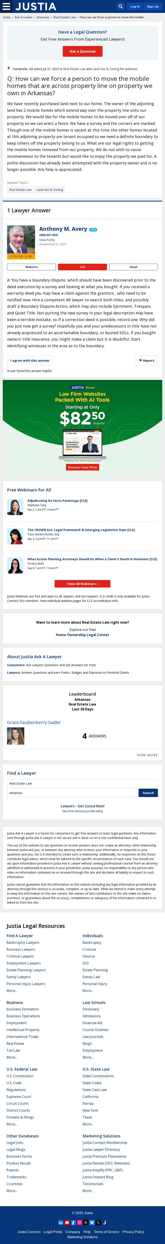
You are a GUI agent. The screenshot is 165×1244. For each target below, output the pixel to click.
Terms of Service (106, 1232)
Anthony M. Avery (63, 228)
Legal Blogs (15, 1149)
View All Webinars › (82, 583)
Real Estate (15, 1043)
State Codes (92, 1082)
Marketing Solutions (101, 1135)
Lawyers (13, 672)
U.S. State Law (96, 1069)
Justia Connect (29, 1232)
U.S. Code (13, 1082)
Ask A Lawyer (24, 17)
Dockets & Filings (20, 1117)
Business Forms (19, 1156)
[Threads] (85, 1222)
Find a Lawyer (21, 773)
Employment (16, 1023)
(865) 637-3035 (48, 235)
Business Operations (23, 1016)
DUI (85, 963)
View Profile (47, 240)
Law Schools (93, 1002)
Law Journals (92, 1036)
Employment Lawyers (23, 963)
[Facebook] (73, 1222)
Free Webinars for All (29, 490)
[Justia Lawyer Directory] (104, 1222)
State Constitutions (98, 1076)
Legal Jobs (14, 1142)
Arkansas (43, 17)
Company (72, 1232)
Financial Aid (92, 1023)
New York (90, 1110)
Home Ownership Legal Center (82, 634)
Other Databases (22, 1135)
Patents (12, 1170)
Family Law (91, 977)
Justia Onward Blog (97, 1177)
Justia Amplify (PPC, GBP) (102, 1170)
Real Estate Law (64, 17)
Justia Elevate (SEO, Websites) (106, 1163)
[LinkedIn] (60, 1222)
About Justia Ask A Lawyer (34, 656)
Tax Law (13, 1050)
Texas (87, 1117)
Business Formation (22, 1009)
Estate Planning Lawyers (26, 970)
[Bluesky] (92, 1222)
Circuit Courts (17, 1103)
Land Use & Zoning (105, 69)
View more (147, 755)
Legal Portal (53, 1232)
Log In (135, 6)
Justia (7, 17)
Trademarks (16, 1177)
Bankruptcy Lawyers (22, 942)
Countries (14, 1183)
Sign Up (153, 6)
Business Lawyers (20, 949)
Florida (87, 1103)
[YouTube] (67, 1222)
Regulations (16, 1089)
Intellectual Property (23, 1029)
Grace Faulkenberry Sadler (34, 722)
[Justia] (35, 6)
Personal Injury (94, 983)
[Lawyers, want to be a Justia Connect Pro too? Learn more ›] (93, 228)
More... (11, 990)
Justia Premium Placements (104, 1156)
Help (87, 1232)
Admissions (91, 1016)
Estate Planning (95, 970)
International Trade (22, 1036)
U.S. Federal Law (21, 1069)
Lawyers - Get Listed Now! (82, 806)
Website (32, 267)
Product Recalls (18, 1163)
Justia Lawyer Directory (101, 1149)
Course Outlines (95, 1029)
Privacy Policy (133, 1232)
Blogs (87, 1043)
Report (148, 360)
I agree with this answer (30, 360)
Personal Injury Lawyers (25, 983)
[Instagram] (79, 1222)
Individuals (92, 935)
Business (14, 1002)
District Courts (18, 1110)
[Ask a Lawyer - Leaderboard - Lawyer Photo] (15, 736)
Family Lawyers (18, 977)
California (90, 1096)
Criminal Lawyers (20, 956)
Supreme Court (18, 1096)
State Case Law (94, 1089)
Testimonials (92, 1183)
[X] (98, 1222)
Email (133, 267)
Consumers (15, 665)
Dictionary (90, 1009)
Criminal (89, 949)
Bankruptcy (91, 942)
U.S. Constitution (19, 1076)
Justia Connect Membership (104, 1142)
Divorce (88, 956)
